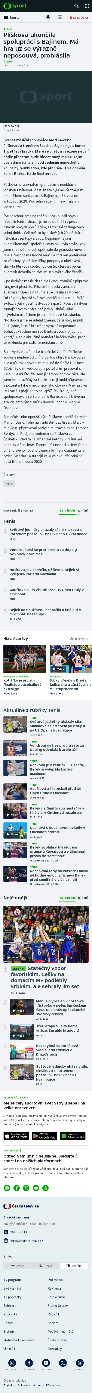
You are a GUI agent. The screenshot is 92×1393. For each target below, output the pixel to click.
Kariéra (53, 1323)
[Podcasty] (48, 17)
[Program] (60, 17)
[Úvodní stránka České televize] (21, 1206)
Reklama (54, 1288)
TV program (12, 1280)
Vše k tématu (79, 638)
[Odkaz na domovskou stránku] (21, 6)
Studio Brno (56, 1297)
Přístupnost (54, 1385)
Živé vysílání (12, 1288)
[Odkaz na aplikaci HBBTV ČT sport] (73, 1136)
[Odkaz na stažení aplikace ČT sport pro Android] (44, 1136)
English (8, 1385)
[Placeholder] (46, 97)
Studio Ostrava (58, 1305)
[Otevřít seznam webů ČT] (87, 6)
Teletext (9, 1305)
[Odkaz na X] (26, 1188)
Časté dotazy (57, 1340)
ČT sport (8, 61)
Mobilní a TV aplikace (18, 1340)
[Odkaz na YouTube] (35, 1188)
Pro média (55, 1280)
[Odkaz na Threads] (45, 1188)
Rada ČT (54, 1314)
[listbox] (46, 1265)
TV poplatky (12, 1297)
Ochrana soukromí (30, 1385)
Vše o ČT (9, 1348)
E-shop (8, 1331)
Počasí (8, 1323)
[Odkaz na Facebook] (16, 1188)
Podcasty (10, 1314)
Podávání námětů (60, 1331)
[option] (18, 1266)
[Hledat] (76, 6)
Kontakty (55, 1348)
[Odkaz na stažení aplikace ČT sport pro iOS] (16, 1136)
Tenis (7, 29)
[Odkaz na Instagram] (6, 1188)
